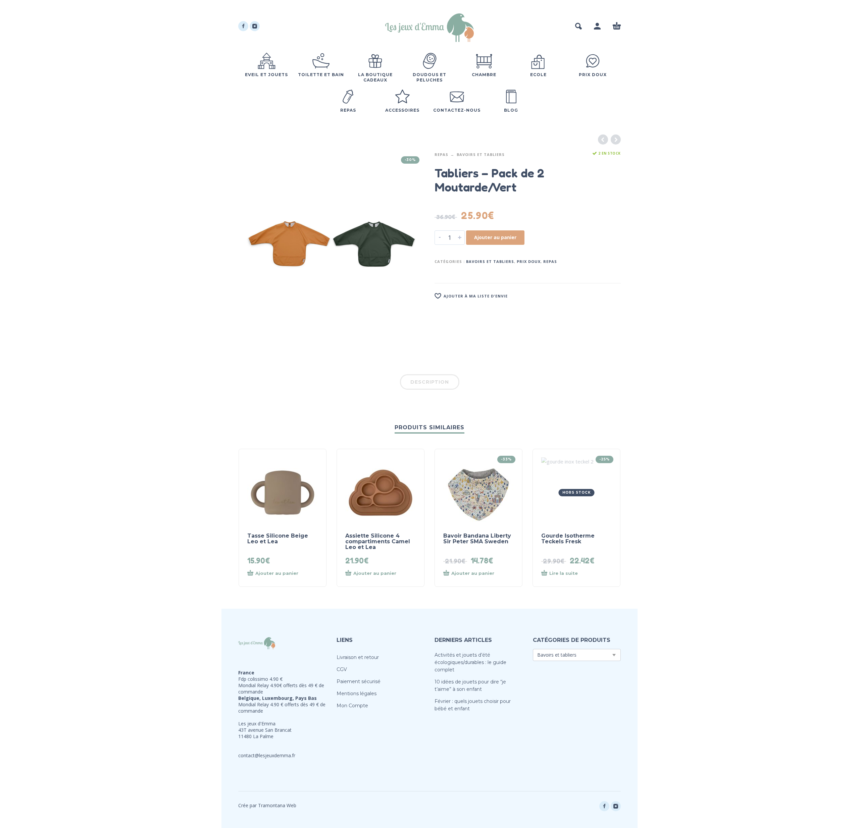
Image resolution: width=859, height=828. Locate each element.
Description (429, 382)
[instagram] (255, 26)
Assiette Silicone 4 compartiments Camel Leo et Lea (377, 541)
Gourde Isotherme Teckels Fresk (568, 539)
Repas (441, 154)
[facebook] (243, 26)
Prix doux (529, 261)
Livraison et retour (358, 657)
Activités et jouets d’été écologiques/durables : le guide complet (470, 662)
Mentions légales (356, 694)
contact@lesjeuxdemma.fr (266, 755)
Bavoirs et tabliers (481, 154)
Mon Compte (352, 706)
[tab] (429, 383)
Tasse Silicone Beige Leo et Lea (277, 539)
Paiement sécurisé (359, 681)
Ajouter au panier (495, 237)
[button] (578, 26)
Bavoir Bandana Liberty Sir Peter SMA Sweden (477, 539)
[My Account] (597, 26)
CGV (342, 669)
